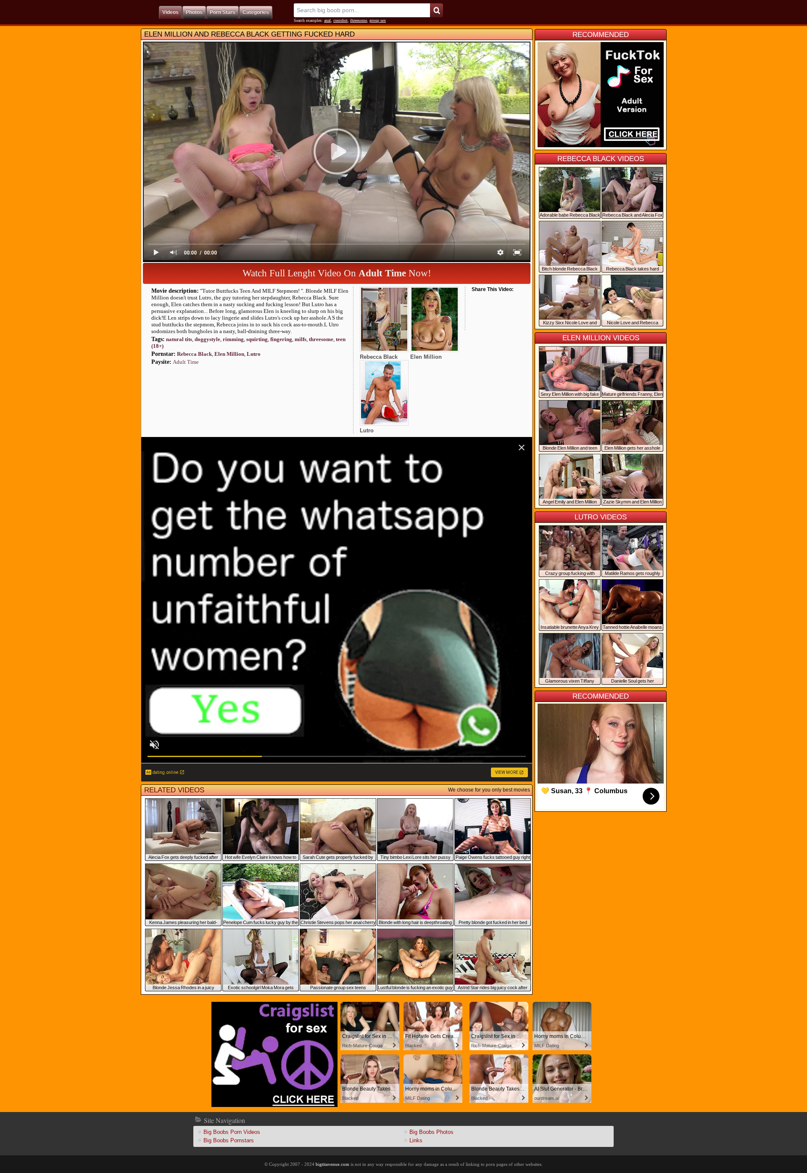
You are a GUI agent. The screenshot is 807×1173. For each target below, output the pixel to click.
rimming (233, 339)
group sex (377, 20)
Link (415, 1140)
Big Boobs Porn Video (231, 1132)
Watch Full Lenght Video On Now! (337, 273)
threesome (358, 20)
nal (327, 20)
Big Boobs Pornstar (228, 1140)
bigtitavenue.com (332, 1164)
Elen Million (229, 354)
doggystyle (207, 339)
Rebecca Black (194, 354)
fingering (281, 339)
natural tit (179, 339)
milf (300, 339)
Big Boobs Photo (431, 1132)
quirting (257, 339)
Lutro (254, 354)
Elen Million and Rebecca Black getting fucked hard (249, 34)
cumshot (340, 20)
